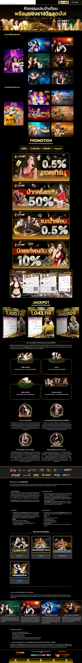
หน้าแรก (15, 662)
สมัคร (41, 662)
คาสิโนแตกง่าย (19, 581)
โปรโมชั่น (53, 662)
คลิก (9, 3)
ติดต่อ (66, 662)
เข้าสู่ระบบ (28, 662)
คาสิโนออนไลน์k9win (62, 555)
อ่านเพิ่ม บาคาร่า (20, 557)
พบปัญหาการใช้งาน (4, 3)
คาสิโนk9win (41, 555)
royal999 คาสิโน (19, 555)
